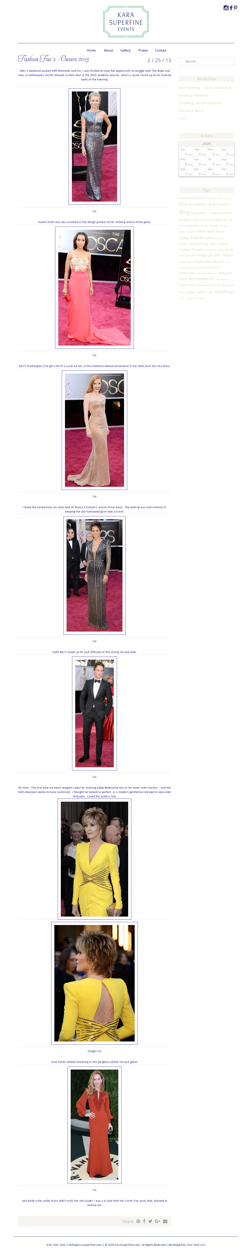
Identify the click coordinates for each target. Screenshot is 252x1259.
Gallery (125, 50)
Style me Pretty (207, 285)
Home (91, 50)
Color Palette (191, 237)
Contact (160, 50)
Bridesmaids (219, 220)
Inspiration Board (209, 261)
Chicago (213, 225)
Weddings (224, 291)
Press (183, 279)
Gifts (217, 255)
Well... (182, 298)
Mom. (183, 118)
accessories (186, 198)
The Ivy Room (187, 292)
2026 (207, 144)
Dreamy (183, 244)
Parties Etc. (212, 273)
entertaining (198, 244)
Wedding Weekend (193, 95)
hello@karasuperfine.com (85, 1245)
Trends (210, 292)
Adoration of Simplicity (206, 198)
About (108, 50)
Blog (184, 212)
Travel (200, 292)
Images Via (94, 1051)
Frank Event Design (214, 249)
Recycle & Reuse (191, 110)
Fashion (185, 250)
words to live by (195, 298)
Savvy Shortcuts (222, 279)
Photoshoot (225, 273)
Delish (208, 238)
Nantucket (201, 273)
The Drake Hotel (226, 285)
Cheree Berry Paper (197, 225)
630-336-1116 (56, 1245)
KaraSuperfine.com (127, 1245)
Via (94, 211)
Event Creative (218, 244)
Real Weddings (201, 278)
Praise (143, 50)
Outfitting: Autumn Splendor (200, 103)
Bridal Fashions (201, 220)
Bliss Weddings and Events (204, 204)
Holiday (227, 255)
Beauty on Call (224, 198)
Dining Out (218, 238)
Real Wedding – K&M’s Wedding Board (206, 88)
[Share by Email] (165, 1221)
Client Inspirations (210, 231)
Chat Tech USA (195, 1245)
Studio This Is (188, 285)
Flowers (198, 249)
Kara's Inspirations (200, 267)
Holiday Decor (186, 261)
